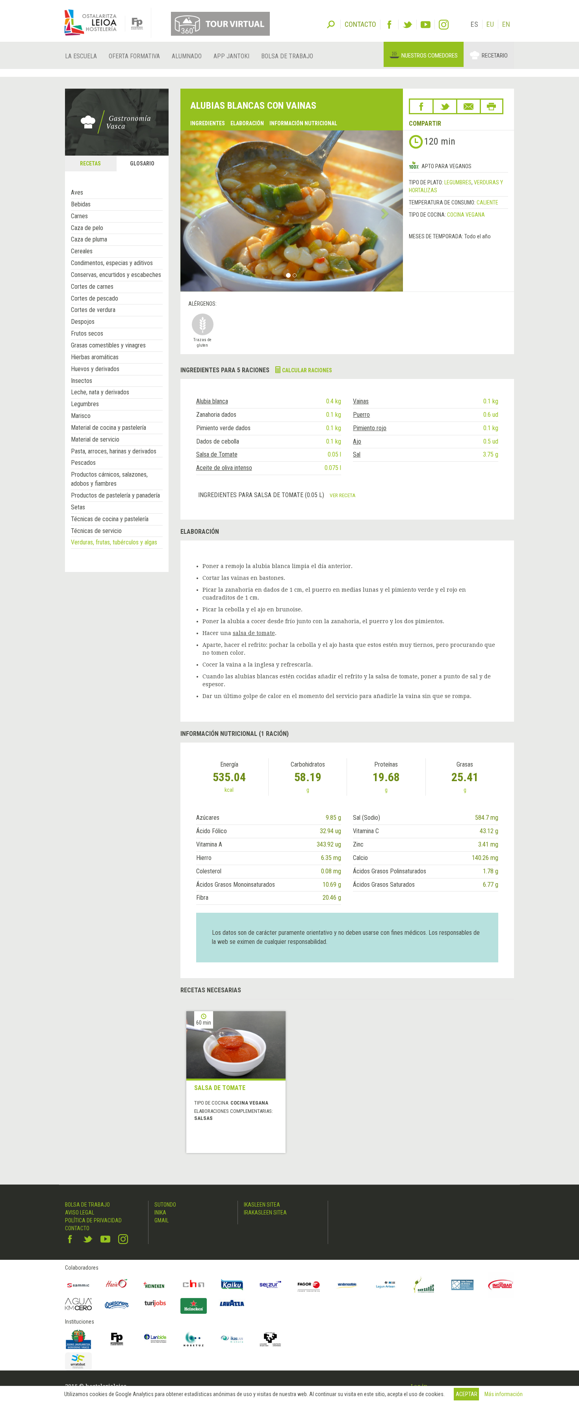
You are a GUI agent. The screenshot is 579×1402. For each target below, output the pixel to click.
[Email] (468, 106)
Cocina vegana (466, 215)
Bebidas (81, 204)
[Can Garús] (424, 1285)
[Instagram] (444, 25)
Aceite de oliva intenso (224, 468)
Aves (77, 192)
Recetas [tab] (90, 163)
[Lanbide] (155, 1339)
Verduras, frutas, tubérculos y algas (114, 542)
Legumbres (85, 404)
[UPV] (270, 1339)
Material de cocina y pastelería (108, 427)
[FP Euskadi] (117, 1339)
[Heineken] (155, 1285)
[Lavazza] (232, 1302)
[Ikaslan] (232, 1339)
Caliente (487, 202)
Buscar (331, 24)
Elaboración (247, 123)
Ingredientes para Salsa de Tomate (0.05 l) (262, 495)
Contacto (77, 1228)
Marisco (81, 416)
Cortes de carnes (92, 286)
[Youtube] (426, 25)
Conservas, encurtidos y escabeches (116, 275)
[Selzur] (270, 1285)
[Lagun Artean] (385, 1285)
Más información (503, 1394)
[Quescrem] (117, 1305)
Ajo (357, 441)
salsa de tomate (254, 633)
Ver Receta (343, 495)
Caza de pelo (87, 228)
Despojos (83, 321)
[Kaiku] (232, 1285)
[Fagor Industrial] (308, 1285)
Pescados (83, 462)
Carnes (79, 216)
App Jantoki (231, 56)
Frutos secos (87, 333)
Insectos (81, 380)
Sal (356, 454)
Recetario (495, 55)
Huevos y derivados (95, 369)
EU (490, 24)
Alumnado (187, 56)
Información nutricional (303, 123)
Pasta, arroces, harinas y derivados (113, 451)
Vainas (361, 401)
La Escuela (81, 56)
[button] (197, 210)
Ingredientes (207, 123)
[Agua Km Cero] (78, 1304)
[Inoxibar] (501, 1285)
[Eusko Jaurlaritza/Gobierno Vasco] (78, 1339)
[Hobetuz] (193, 1339)
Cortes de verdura (93, 310)
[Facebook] (389, 25)
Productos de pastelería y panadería (115, 495)
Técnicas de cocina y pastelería (109, 519)
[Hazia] (117, 1285)
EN (506, 24)
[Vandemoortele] (347, 1285)
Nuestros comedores (429, 55)
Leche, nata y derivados (100, 392)
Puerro (361, 414)
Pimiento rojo (369, 428)
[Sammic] (78, 1285)
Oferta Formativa (134, 56)
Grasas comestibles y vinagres (108, 345)
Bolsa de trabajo (287, 56)
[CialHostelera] (193, 1285)
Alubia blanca (212, 401)
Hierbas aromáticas (95, 357)
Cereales (82, 251)
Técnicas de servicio (96, 531)
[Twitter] (407, 25)
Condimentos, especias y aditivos (112, 263)
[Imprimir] (491, 106)
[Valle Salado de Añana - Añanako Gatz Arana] (462, 1285)
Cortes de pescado (94, 298)
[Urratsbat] (78, 1361)
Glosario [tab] (142, 163)
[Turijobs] (155, 1303)
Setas (78, 507)
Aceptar (466, 1394)
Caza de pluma (89, 239)
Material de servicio (95, 439)
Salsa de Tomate (217, 454)
